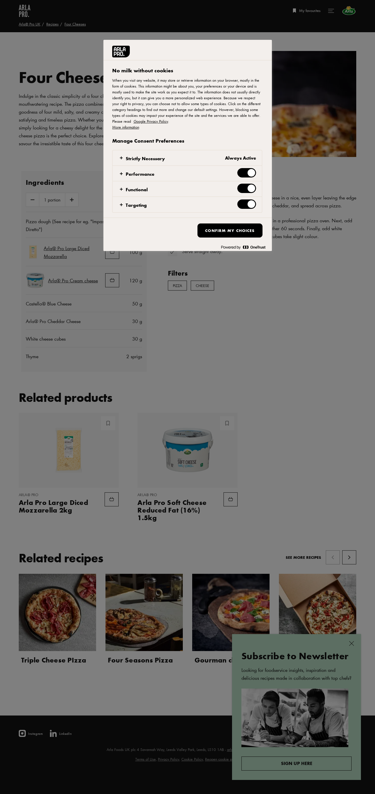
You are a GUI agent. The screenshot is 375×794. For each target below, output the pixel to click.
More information (125, 127)
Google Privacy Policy (151, 121)
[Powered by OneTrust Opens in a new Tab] (243, 247)
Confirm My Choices (230, 230)
